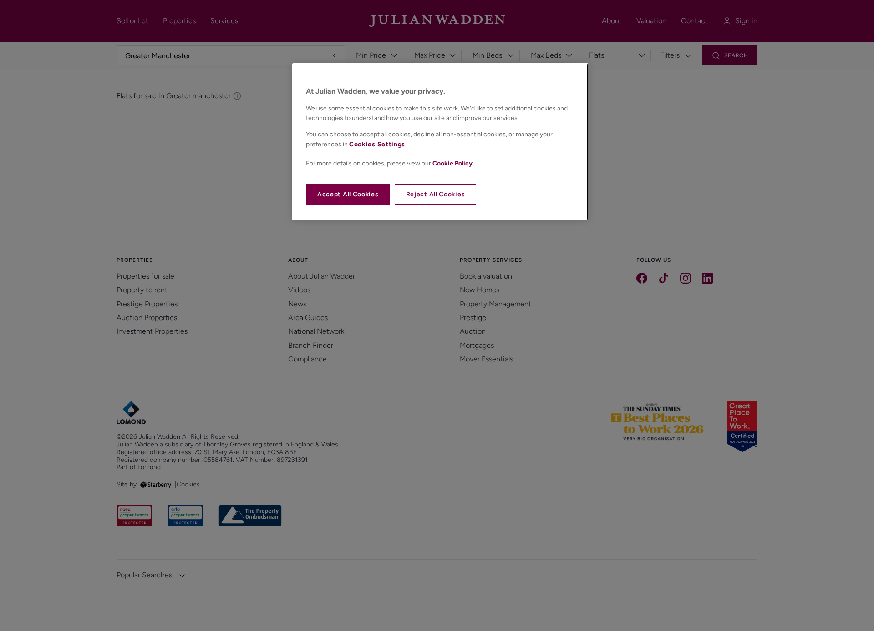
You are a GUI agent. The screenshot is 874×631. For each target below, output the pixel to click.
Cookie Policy (452, 163)
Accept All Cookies (348, 194)
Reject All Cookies (435, 194)
